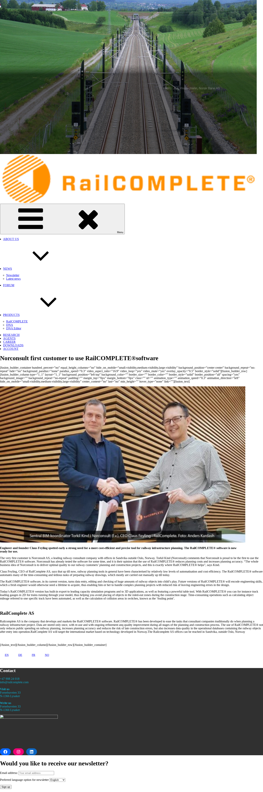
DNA (9, 325)
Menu (120, 232)
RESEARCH (11, 335)
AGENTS (9, 338)
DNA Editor (13, 328)
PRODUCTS (11, 314)
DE (20, 654)
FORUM (8, 285)
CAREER (9, 341)
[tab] (6, 655)
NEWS (7, 268)
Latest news (13, 278)
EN (7, 654)
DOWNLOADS (13, 345)
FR (33, 654)
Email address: (9, 772)
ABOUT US (11, 239)
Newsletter (12, 275)
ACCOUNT (10, 348)
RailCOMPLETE (17, 321)
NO (47, 654)
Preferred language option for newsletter (24, 779)
